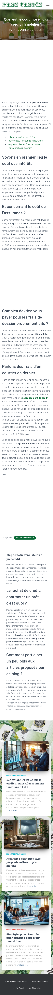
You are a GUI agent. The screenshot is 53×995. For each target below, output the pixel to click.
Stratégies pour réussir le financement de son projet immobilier (23, 938)
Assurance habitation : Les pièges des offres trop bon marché (23, 862)
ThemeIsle (36, 988)
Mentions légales (40, 982)
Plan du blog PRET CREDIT (16, 982)
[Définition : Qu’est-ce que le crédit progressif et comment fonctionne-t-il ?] (26, 756)
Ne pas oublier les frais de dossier (24, 144)
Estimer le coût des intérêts (21, 137)
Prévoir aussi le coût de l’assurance (25, 140)
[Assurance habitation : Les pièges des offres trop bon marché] (26, 834)
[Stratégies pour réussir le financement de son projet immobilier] (26, 910)
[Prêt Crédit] (23, 5)
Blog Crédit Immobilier (25, 538)
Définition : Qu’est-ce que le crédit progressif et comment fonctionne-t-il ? (25, 783)
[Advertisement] (26, 72)
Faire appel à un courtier (20, 148)
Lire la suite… (12, 811)
